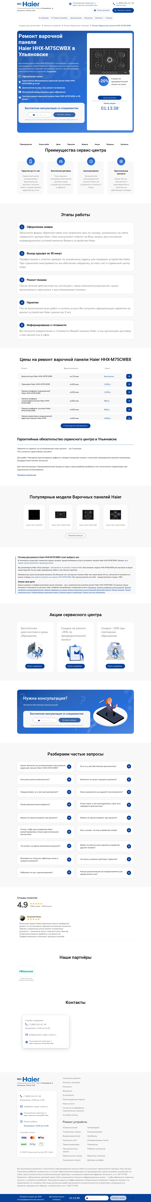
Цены (58, 144)
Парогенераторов (71, 1144)
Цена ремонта (76, 18)
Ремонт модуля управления (94, 592)
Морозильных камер (72, 1156)
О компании (43, 18)
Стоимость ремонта (72, 1078)
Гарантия (71, 144)
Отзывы (109, 18)
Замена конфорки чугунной (55, 590)
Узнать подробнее (34, 666)
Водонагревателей (71, 1136)
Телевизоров (93, 1127)
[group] (26, 973)
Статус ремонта (103, 10)
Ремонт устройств (60, 18)
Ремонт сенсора (117, 590)
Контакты (99, 18)
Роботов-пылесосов (96, 1148)
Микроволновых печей (97, 1140)
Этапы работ (44, 144)
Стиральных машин (72, 1132)
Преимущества (26, 144)
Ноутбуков (92, 1136)
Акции (97, 144)
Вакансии (88, 18)
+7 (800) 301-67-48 (125, 3)
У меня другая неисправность (75, 426)
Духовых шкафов (95, 1160)
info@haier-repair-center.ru (36, 1106)
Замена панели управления (70, 592)
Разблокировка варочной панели (45, 592)
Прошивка (92, 587)
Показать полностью (26, 475)
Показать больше (75, 535)
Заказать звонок (124, 10)
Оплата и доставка (71, 1082)
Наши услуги (69, 1103)
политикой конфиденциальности (68, 119)
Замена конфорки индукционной (110, 587)
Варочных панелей (96, 1156)
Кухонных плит (70, 1140)
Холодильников (70, 1127)
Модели (85, 144)
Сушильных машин (71, 1160)
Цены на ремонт (109, 98)
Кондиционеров (94, 1132)
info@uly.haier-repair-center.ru (42, 1035)
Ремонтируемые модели (74, 1099)
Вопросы (110, 144)
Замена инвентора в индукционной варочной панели (89, 590)
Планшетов (92, 1144)
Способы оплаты (70, 1115)
